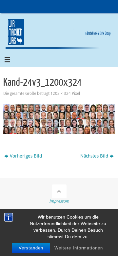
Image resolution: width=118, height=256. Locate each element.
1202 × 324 (60, 93)
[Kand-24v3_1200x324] (59, 119)
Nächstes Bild (94, 156)
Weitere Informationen (78, 247)
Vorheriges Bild (26, 156)
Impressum (59, 201)
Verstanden (31, 247)
